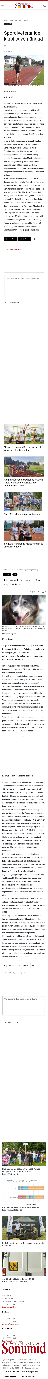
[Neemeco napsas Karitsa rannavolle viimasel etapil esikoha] (24, 434)
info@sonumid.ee (9, 1307)
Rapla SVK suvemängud (13, 249)
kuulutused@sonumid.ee (12, 1341)
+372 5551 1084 (9, 1321)
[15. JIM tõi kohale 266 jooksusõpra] (23, 501)
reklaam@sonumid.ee (10, 1324)
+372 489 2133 (8, 1304)
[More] (34, 239)
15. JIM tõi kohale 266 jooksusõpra (23, 514)
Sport (9, 24)
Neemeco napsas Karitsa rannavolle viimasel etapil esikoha (23, 449)
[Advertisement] (24, 342)
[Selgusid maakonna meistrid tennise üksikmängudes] (24, 530)
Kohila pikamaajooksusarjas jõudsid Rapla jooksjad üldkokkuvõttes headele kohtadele (23, 482)
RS (4, 20)
